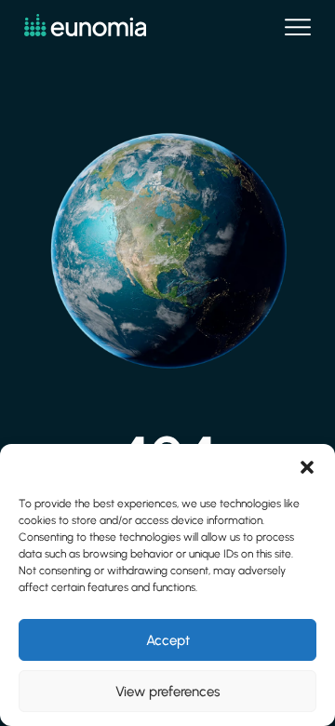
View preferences (167, 691)
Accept (168, 640)
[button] (307, 467)
